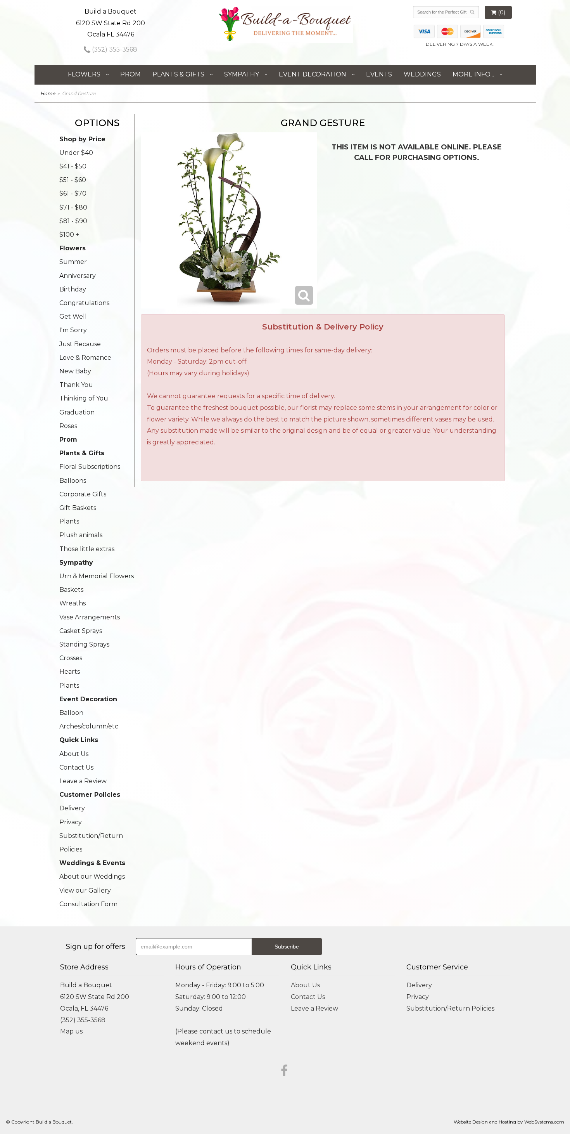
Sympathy (241, 74)
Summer (73, 261)
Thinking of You (83, 398)
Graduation (77, 412)
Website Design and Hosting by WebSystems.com (509, 1122)
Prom (130, 74)
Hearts (69, 671)
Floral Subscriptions (89, 466)
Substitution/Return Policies (91, 842)
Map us (71, 1031)
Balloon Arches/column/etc (88, 719)
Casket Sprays (80, 631)
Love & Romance (85, 357)
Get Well (73, 316)
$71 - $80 (73, 207)
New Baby (75, 371)
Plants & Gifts (178, 74)
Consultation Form (88, 904)
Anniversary (77, 275)
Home (47, 93)
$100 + (69, 234)
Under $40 (76, 152)
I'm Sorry (73, 330)
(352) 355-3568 (113, 49)
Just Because (80, 344)
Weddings (422, 74)
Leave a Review (83, 781)
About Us (73, 754)
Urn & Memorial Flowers (96, 576)
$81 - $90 (73, 221)
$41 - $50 (72, 166)
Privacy (70, 822)
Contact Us (76, 767)
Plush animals (80, 535)
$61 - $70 (72, 193)
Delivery (72, 808)
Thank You (76, 384)
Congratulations (84, 303)
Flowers (84, 74)
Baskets (71, 589)
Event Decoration (312, 74)
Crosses (70, 658)
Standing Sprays (84, 644)
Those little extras (86, 549)
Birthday (72, 289)
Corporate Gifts (82, 494)
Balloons (72, 480)
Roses (68, 426)
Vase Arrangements (89, 617)
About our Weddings (92, 876)
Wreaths (72, 603)
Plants (69, 521)
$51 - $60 (72, 180)
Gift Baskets (77, 508)
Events (379, 74)
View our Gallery (85, 890)
